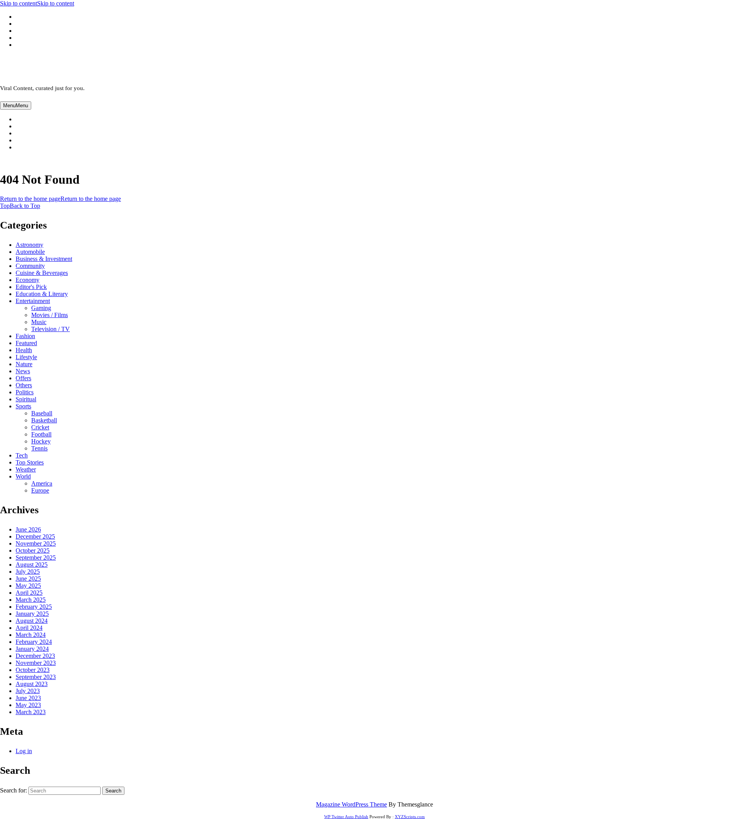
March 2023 (31, 712)
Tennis (39, 448)
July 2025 (28, 571)
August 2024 (32, 620)
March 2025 (31, 599)
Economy (27, 280)
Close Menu (30, 160)
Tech (22, 455)
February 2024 (34, 641)
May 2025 (28, 585)
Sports (23, 406)
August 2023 (32, 684)
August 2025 (32, 564)
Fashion (25, 336)
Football (41, 434)
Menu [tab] (15, 105)
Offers (23, 378)
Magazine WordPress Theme (351, 804)
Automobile (30, 251)
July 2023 (28, 691)
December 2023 (35, 655)
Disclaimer (38, 148)
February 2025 (34, 606)
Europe (40, 490)
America (41, 483)
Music (38, 322)
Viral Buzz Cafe (37, 66)
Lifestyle (26, 357)
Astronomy (29, 244)
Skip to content (37, 3)
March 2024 (31, 634)
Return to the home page (60, 198)
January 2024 (32, 648)
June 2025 (28, 578)
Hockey (41, 441)
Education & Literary (42, 294)
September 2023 (36, 677)
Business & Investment (44, 258)
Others (24, 385)
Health (24, 350)
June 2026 (28, 529)
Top (20, 205)
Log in (24, 751)
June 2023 (28, 698)
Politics (25, 392)
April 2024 (29, 627)
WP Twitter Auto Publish (346, 816)
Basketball (44, 420)
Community (30, 265)
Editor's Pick (31, 287)
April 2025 (29, 592)
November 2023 (36, 662)
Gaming (41, 308)
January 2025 (32, 613)
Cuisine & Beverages (42, 272)
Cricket (40, 427)
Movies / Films (49, 315)
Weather (26, 469)
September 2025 (36, 557)
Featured (26, 343)
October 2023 (33, 670)
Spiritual (26, 399)
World (23, 476)
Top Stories (30, 462)
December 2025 (35, 536)
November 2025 (36, 543)
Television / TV (50, 329)
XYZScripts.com (410, 816)
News (23, 371)
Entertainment (33, 301)
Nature (24, 364)
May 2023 (28, 705)
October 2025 (33, 550)
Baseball (41, 413)
